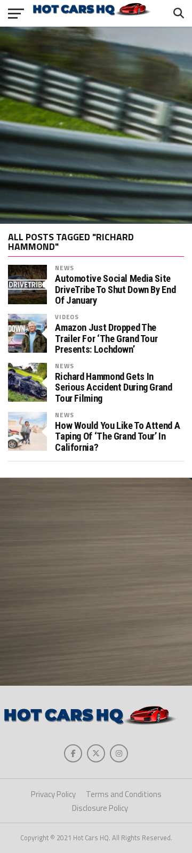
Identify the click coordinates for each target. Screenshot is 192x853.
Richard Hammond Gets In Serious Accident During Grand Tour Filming (113, 387)
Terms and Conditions (124, 794)
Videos (67, 316)
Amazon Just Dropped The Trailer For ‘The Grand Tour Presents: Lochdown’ (106, 338)
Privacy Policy (53, 794)
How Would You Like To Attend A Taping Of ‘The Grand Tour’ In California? (117, 436)
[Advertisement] (96, 125)
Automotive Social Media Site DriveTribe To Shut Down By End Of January (115, 289)
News (64, 267)
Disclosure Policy (100, 808)
